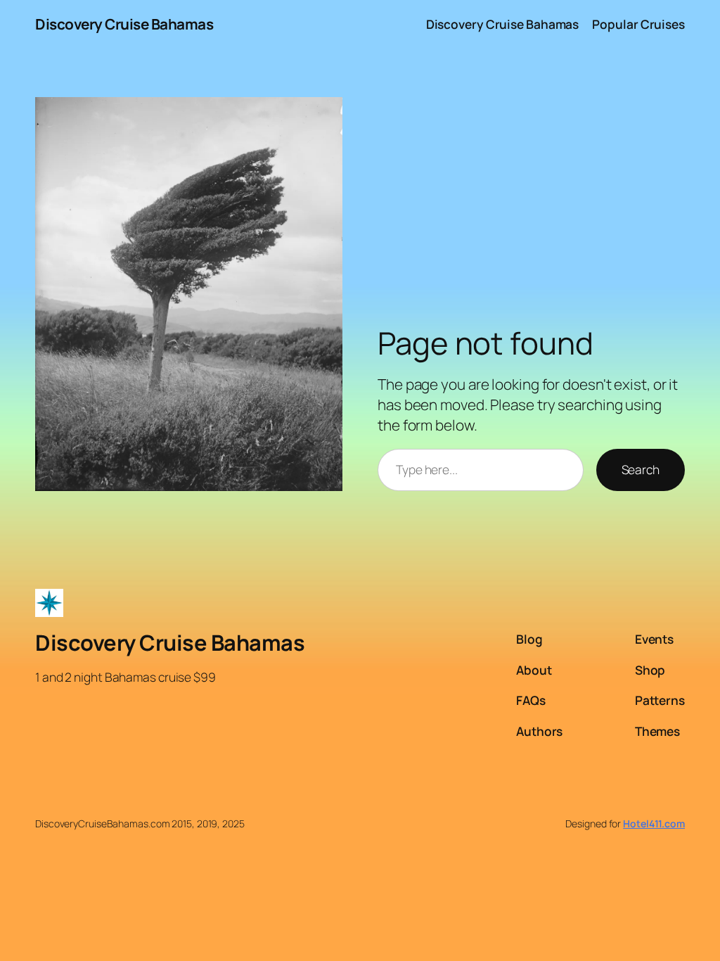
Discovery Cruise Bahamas (124, 24)
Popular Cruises (638, 23)
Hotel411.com (654, 823)
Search (641, 469)
